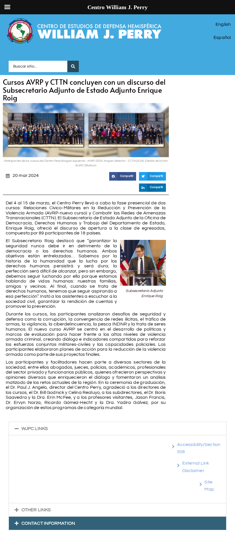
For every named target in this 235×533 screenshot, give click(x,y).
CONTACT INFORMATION (48, 523)
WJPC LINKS (34, 428)
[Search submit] (73, 66)
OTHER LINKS (36, 510)
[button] (122, 176)
